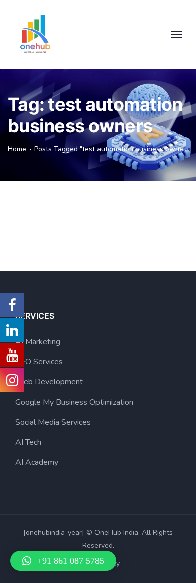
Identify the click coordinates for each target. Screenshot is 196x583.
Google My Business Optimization (74, 402)
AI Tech (28, 442)
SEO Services (39, 361)
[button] (63, 561)
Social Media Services (53, 422)
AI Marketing (37, 341)
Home (17, 149)
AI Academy (36, 462)
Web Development (49, 381)
